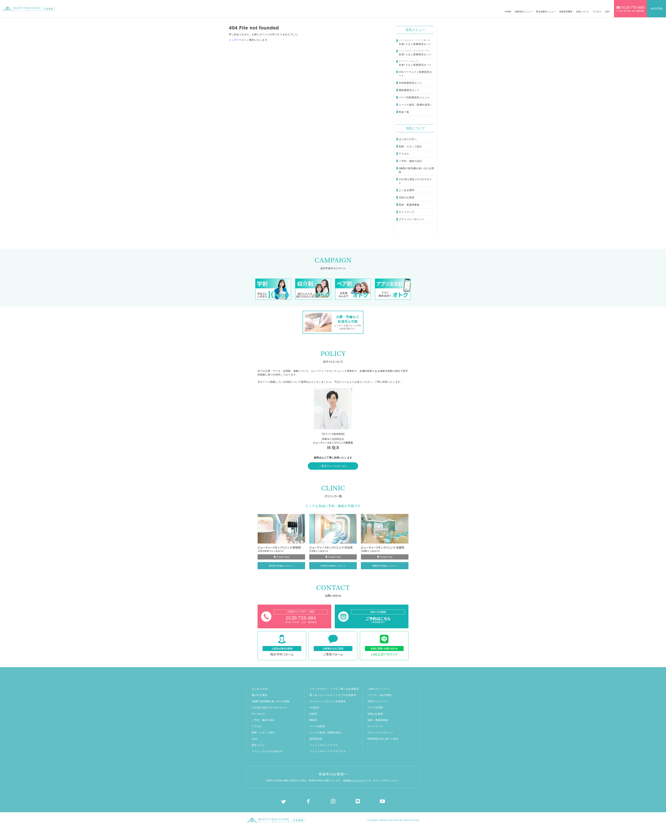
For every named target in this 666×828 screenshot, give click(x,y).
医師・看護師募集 (409, 204)
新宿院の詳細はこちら (280, 566)
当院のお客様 (406, 197)
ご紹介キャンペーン (379, 688)
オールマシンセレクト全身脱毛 (327, 701)
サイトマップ (406, 212)
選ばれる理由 (259, 695)
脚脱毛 (313, 720)
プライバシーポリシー (412, 219)
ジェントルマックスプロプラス (327, 751)
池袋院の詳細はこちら (383, 566)
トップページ (236, 39)
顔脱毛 (313, 713)
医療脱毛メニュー (524, 11)
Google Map (282, 557)
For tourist (258, 713)
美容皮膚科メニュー (546, 11)
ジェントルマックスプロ (323, 745)
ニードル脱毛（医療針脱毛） (326, 732)
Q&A (607, 11)
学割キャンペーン (377, 701)
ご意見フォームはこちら (333, 466)
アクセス (597, 11)
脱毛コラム (258, 745)
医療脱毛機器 (566, 11)
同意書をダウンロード (354, 780)
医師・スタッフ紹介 (410, 146)
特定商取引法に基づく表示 (383, 738)
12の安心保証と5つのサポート (415, 181)
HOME (508, 11)
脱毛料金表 (315, 738)
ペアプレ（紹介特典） (380, 695)
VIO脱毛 (314, 707)
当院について (582, 11)
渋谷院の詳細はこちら (332, 566)
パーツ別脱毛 (317, 726)
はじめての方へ (408, 139)
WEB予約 (656, 8)
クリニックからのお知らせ (267, 751)
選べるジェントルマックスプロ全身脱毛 (332, 695)
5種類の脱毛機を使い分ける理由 (416, 170)
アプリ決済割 (375, 707)
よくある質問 (406, 190)
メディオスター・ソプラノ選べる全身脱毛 (334, 688)
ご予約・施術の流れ (410, 161)
